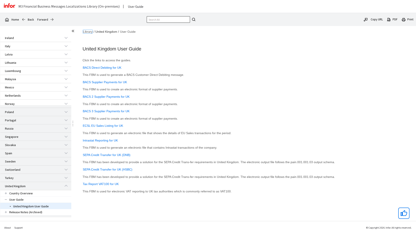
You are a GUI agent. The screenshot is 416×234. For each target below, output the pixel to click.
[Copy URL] (366, 19)
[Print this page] (403, 19)
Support (18, 227)
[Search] (193, 19)
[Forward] (52, 19)
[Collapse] (66, 186)
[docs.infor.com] (6, 19)
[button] (30, 38)
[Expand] (66, 37)
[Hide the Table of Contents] (74, 31)
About (7, 227)
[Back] (24, 19)
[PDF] (389, 19)
